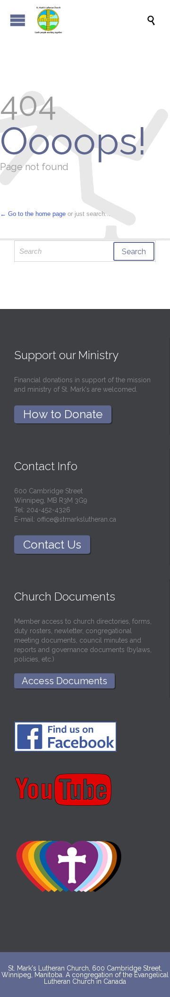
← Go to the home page (33, 213)
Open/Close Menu (17, 20)
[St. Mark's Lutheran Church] (89, 20)
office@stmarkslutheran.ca (76, 519)
